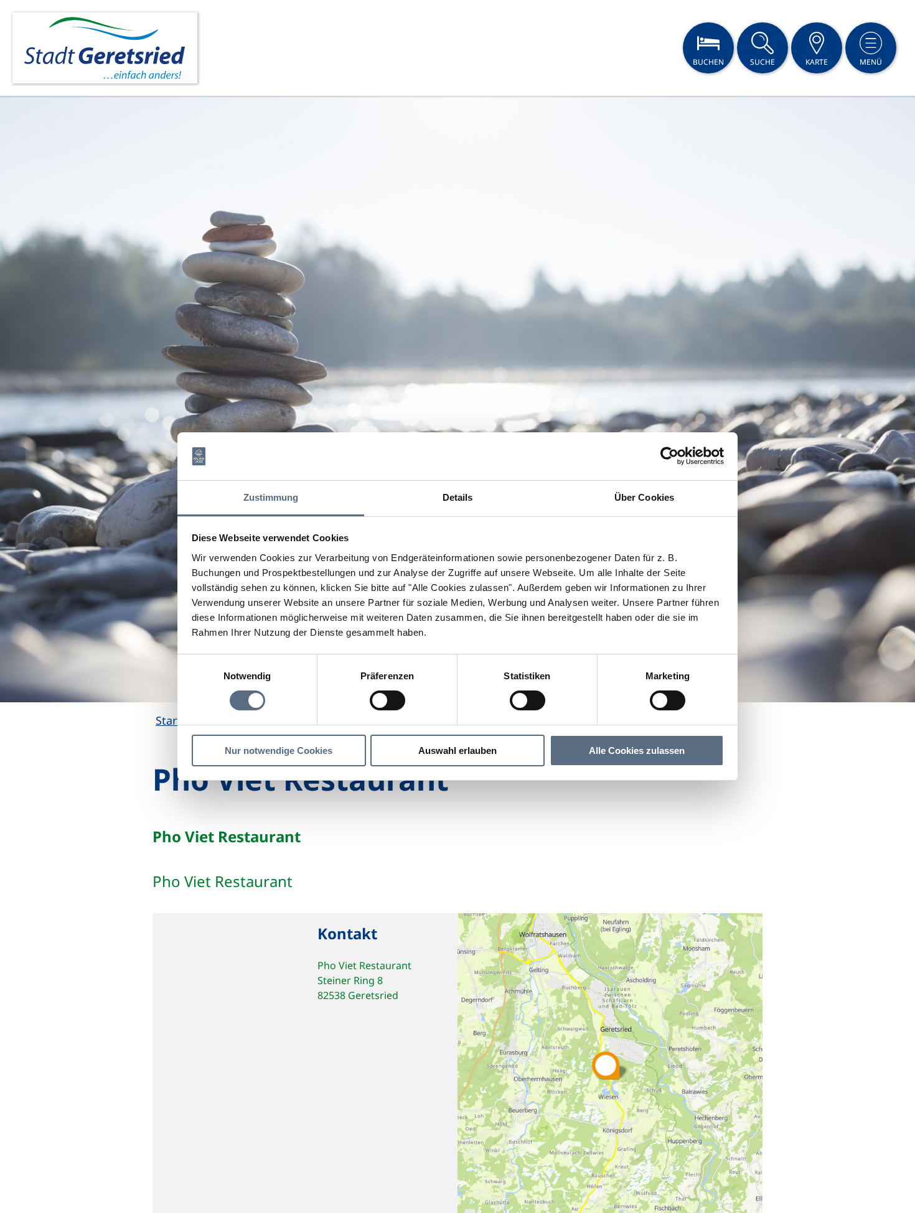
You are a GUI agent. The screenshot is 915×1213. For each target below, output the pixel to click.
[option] (457, 399)
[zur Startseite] (104, 47)
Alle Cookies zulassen (637, 750)
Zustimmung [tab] (271, 497)
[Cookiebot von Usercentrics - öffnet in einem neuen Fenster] (669, 456)
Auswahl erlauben (457, 750)
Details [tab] (458, 497)
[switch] (387, 700)
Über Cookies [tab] (644, 497)
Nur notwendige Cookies (278, 750)
